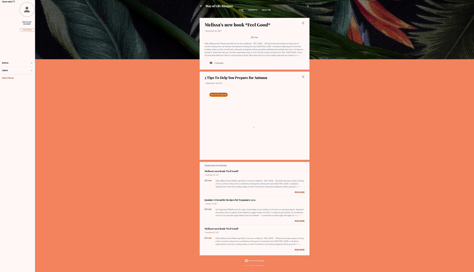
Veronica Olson (260, 265)
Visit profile (27, 30)
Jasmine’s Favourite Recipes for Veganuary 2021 (230, 199)
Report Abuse (8, 78)
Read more (300, 192)
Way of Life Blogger (219, 6)
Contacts (252, 10)
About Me (266, 10)
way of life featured (219, 95)
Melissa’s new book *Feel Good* (237, 25)
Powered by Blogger (256, 261)
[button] (303, 23)
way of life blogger (26, 23)
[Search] (307, 6)
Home (241, 10)
